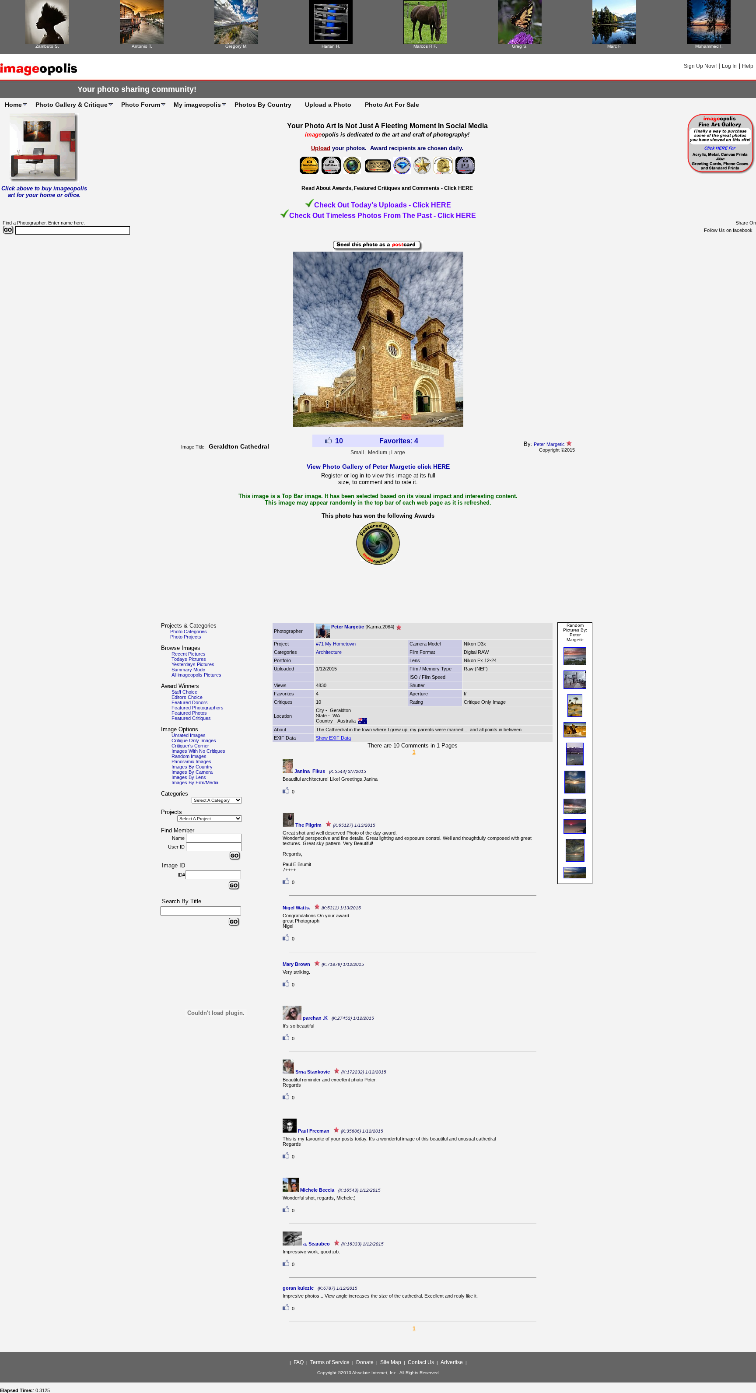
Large (398, 452)
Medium (377, 452)
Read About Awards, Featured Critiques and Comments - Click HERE (387, 188)
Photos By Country (262, 104)
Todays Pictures (189, 659)
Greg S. (520, 46)
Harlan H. (331, 46)
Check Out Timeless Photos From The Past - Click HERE (382, 215)
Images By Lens (189, 777)
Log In (729, 66)
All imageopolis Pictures (196, 674)
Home (13, 104)
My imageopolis (197, 104)
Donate (365, 1362)
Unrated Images (189, 735)
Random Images (189, 756)
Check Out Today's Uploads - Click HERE (382, 205)
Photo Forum (140, 104)
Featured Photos (189, 713)
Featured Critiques (191, 718)
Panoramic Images (191, 761)
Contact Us (421, 1362)
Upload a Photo (328, 104)
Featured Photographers (198, 707)
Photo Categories (188, 631)
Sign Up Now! (700, 66)
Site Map (390, 1362)
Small (357, 452)
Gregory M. (236, 46)
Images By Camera (192, 772)
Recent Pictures (189, 653)
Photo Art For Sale (392, 104)
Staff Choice (184, 692)
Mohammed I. (709, 46)
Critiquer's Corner (190, 745)
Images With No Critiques (198, 751)
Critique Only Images (194, 740)
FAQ (299, 1362)
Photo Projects (185, 636)
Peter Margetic (549, 444)
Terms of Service (330, 1362)
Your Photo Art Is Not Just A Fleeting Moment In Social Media (387, 126)
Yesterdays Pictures (193, 664)
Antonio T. (142, 46)
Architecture (329, 652)
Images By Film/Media (195, 782)
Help (747, 66)
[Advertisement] (378, 597)
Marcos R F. (425, 46)
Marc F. (614, 46)
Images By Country (192, 766)
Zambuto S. (47, 46)
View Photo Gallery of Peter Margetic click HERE (378, 466)
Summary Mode (188, 669)
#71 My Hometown (336, 643)
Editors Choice (187, 697)
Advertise (452, 1362)
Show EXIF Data (333, 737)
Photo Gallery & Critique (71, 104)
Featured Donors (190, 702)
